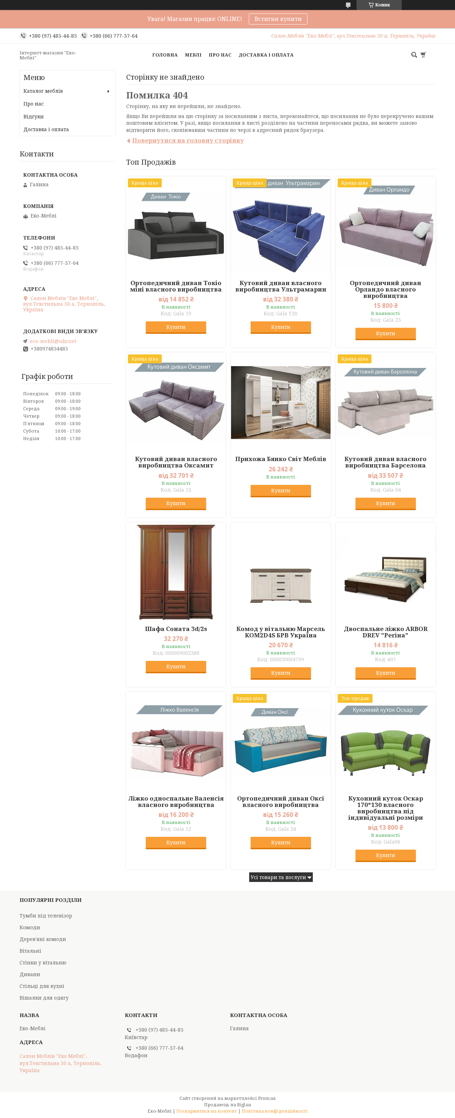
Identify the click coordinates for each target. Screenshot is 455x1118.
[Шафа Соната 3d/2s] (176, 572)
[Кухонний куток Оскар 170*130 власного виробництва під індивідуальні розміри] (385, 742)
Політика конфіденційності (275, 1111)
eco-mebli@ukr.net (53, 341)
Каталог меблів (43, 90)
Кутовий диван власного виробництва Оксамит (176, 462)
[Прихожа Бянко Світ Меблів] (281, 402)
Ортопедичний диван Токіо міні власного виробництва (176, 286)
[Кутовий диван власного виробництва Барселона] (385, 402)
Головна (165, 55)
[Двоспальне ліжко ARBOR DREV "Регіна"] (385, 572)
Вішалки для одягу (44, 997)
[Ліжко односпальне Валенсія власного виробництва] (176, 742)
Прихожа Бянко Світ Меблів (280, 459)
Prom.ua (266, 1098)
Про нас (220, 55)
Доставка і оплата (266, 55)
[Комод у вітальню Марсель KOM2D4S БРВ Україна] (281, 572)
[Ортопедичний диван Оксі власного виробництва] (281, 742)
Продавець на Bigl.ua (227, 1105)
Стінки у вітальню (43, 962)
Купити (176, 326)
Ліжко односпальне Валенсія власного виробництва (176, 801)
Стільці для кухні (42, 986)
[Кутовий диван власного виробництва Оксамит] (176, 402)
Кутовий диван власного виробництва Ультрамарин (280, 286)
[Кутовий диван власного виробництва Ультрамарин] (281, 226)
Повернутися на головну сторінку (188, 140)
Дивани (30, 974)
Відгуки (33, 116)
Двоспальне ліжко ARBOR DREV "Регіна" (386, 632)
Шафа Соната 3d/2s (176, 629)
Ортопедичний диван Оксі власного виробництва (280, 801)
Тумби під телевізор (46, 915)
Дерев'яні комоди (43, 939)
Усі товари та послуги (278, 877)
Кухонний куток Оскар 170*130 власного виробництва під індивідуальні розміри (385, 808)
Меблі (193, 55)
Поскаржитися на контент (206, 1111)
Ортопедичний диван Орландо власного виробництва (385, 289)
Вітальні (30, 950)
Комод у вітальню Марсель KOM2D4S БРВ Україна (280, 632)
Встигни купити (278, 19)
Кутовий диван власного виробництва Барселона (385, 462)
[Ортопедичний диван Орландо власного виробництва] (385, 226)
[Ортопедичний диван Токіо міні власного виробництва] (176, 226)
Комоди (30, 927)
